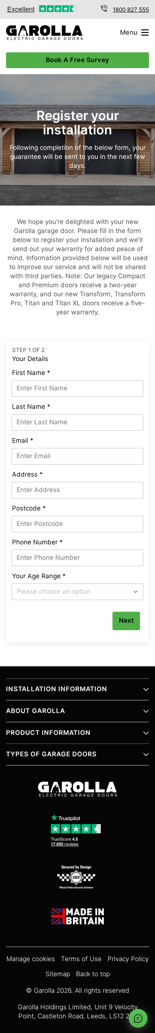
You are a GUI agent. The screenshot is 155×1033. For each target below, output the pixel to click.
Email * (22, 440)
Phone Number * (37, 542)
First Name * (31, 372)
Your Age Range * (39, 576)
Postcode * (29, 508)
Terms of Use (81, 959)
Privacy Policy (128, 959)
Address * (27, 474)
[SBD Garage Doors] (77, 878)
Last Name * (31, 406)
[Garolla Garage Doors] (41, 32)
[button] (77, 692)
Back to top (93, 974)
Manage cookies (30, 959)
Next (126, 620)
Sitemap (58, 974)
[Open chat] (138, 1018)
